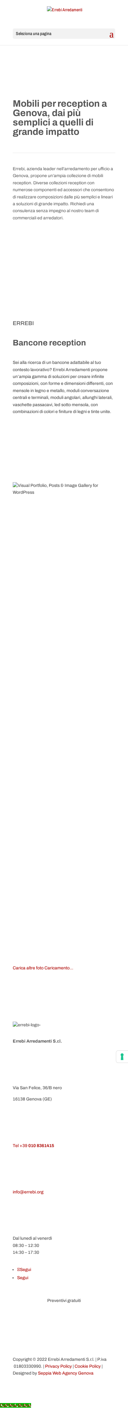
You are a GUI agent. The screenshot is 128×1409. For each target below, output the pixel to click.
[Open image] (64, 623)
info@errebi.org (28, 1192)
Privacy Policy (58, 1366)
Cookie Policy (88, 1366)
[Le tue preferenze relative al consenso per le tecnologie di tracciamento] (122, 1057)
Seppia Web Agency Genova (66, 1373)
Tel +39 (33, 1145)
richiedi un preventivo (49, 238)
